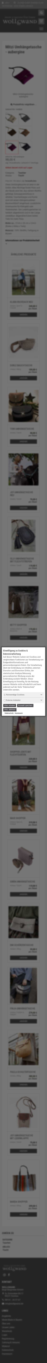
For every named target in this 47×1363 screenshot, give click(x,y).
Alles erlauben (9, 705)
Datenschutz (9, 713)
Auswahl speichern (25, 705)
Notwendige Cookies (15, 695)
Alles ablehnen (9, 710)
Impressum (19, 713)
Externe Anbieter (13, 700)
